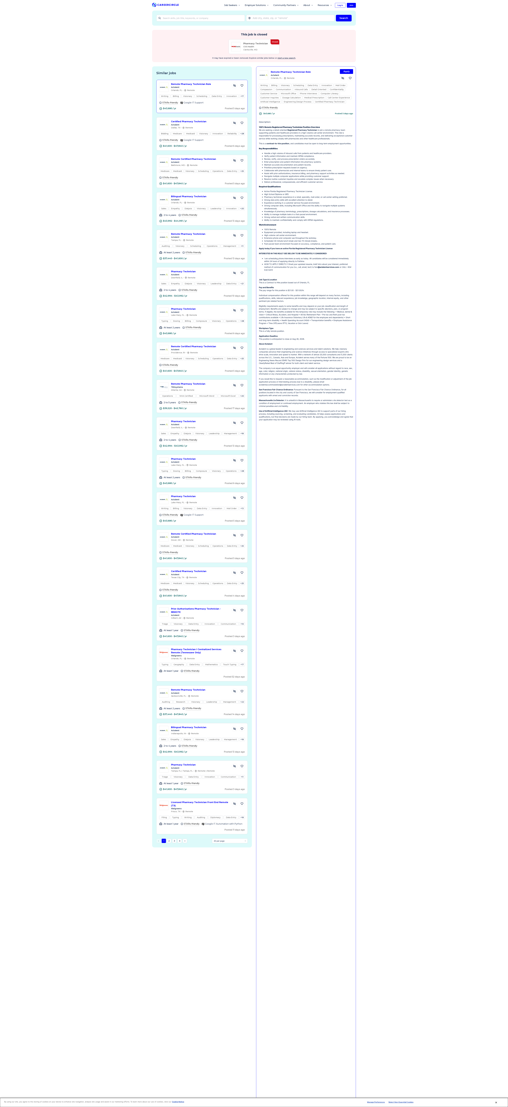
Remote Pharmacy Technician (188, 234)
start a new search (286, 58)
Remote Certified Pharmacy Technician (193, 159)
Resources (323, 5)
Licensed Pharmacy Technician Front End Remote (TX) (199, 804)
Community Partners (284, 5)
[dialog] (254, 1102)
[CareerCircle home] (165, 5)
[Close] (496, 1102)
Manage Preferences (376, 1102)
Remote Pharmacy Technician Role (191, 84)
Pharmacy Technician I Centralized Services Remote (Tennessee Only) (196, 651)
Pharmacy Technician (183, 271)
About (306, 5)
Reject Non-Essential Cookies (401, 1102)
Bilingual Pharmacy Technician (188, 196)
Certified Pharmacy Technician (188, 121)
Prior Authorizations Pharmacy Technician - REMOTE (196, 610)
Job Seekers (230, 5)
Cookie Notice (178, 1102)
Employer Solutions (255, 5)
